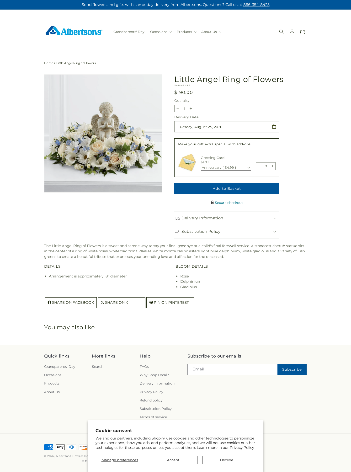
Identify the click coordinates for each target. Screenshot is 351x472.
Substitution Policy (156, 409)
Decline (226, 460)
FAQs (144, 366)
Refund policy (151, 400)
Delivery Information (157, 383)
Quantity (182, 100)
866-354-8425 (256, 4)
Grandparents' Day (59, 366)
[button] (160, 32)
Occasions (52, 375)
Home (48, 63)
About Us (52, 392)
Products (51, 383)
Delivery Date (186, 117)
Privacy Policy (242, 447)
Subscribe (292, 369)
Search (97, 366)
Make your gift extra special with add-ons (214, 144)
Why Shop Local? (154, 375)
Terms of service (153, 417)
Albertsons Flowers (70, 456)
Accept (173, 460)
